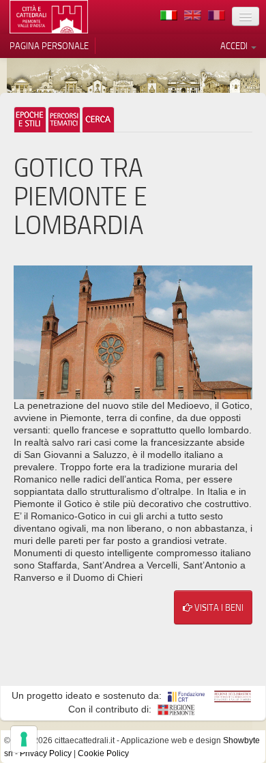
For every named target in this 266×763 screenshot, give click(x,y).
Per (64, 119)
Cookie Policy (103, 753)
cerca (98, 119)
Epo (30, 119)
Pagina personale (49, 46)
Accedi (235, 46)
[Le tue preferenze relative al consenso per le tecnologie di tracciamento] (24, 739)
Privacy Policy (46, 753)
